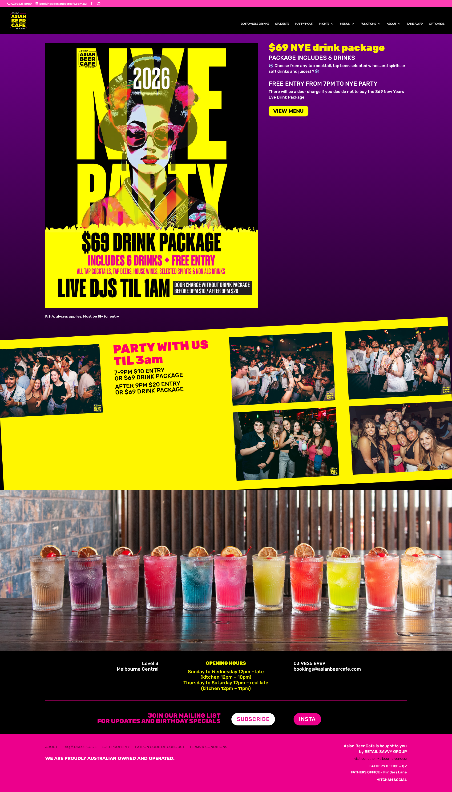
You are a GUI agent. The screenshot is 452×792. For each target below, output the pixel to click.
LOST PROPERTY (116, 747)
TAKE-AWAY (415, 23)
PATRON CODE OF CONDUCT (159, 747)
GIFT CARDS (436, 23)
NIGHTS (324, 23)
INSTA (307, 719)
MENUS (345, 23)
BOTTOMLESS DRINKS (255, 23)
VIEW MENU (288, 111)
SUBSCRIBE (253, 719)
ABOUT (391, 23)
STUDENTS (282, 23)
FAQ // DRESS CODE (80, 747)
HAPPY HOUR (304, 23)
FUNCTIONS (368, 23)
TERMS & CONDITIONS (208, 747)
